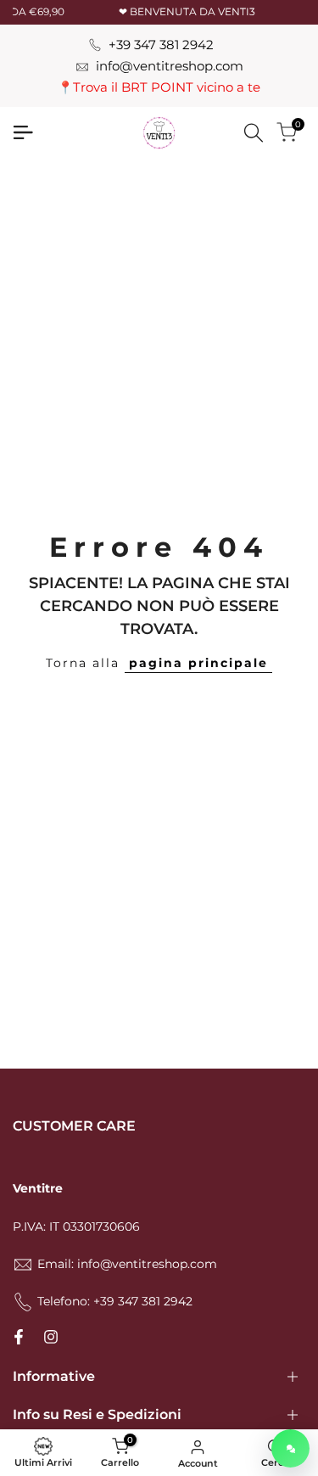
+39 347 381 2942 (161, 45)
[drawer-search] (253, 133)
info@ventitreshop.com (169, 66)
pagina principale (198, 663)
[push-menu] (23, 132)
